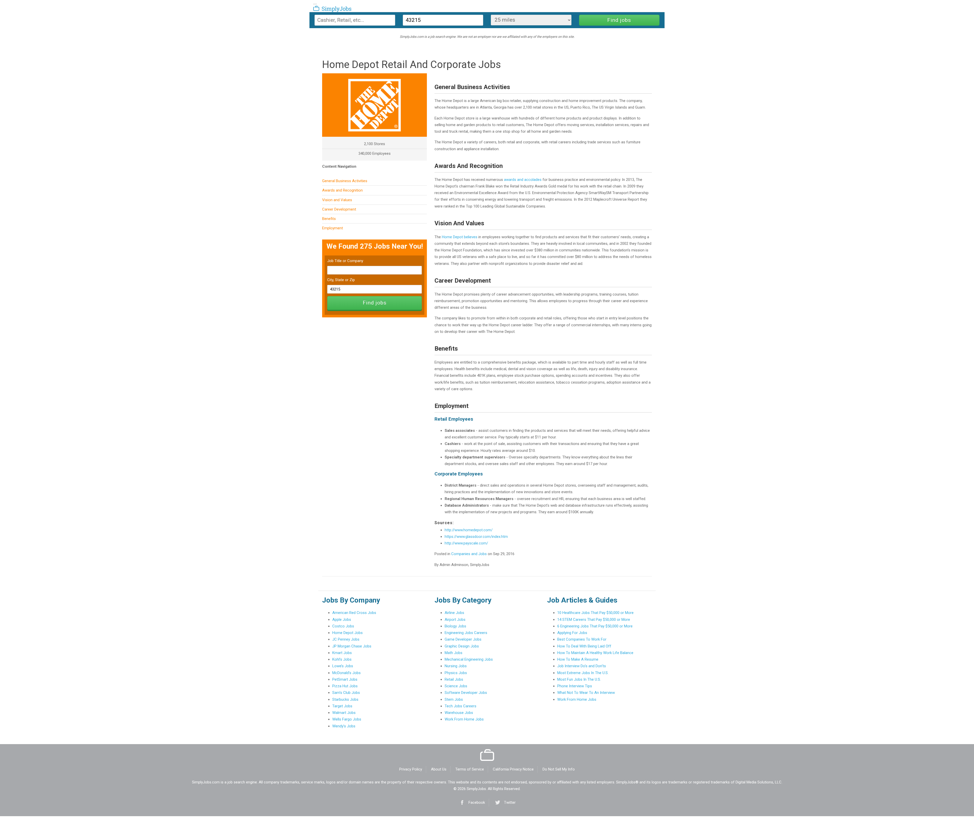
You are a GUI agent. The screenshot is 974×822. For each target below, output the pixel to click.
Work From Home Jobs (464, 719)
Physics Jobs (456, 673)
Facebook (476, 802)
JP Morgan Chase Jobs (351, 646)
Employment (332, 228)
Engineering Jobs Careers (466, 632)
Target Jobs (342, 706)
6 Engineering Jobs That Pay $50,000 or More (595, 626)
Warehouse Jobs (459, 712)
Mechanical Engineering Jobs (469, 659)
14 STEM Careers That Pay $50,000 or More (593, 619)
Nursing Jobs (456, 666)
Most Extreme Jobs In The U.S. (582, 673)
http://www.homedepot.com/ (469, 530)
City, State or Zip (341, 280)
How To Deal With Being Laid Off (584, 646)
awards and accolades (523, 179)
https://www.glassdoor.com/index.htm (476, 536)
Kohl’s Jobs (342, 659)
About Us (438, 769)
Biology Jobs (455, 626)
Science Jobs (456, 686)
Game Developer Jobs (463, 639)
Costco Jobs (343, 626)
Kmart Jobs (342, 652)
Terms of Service (469, 769)
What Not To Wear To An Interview (586, 692)
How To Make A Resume (577, 659)
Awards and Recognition (342, 190)
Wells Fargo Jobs (346, 719)
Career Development (339, 209)
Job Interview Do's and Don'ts (581, 666)
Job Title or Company (345, 261)
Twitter (510, 802)
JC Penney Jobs (345, 639)
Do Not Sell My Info (559, 769)
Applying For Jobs (572, 632)
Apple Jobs (341, 619)
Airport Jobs (455, 619)
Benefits (329, 218)
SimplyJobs (326, 10)
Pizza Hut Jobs (345, 686)
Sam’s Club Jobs (346, 692)
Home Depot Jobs (347, 632)
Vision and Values (337, 200)
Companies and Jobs (469, 554)
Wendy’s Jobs (343, 726)
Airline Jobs (454, 612)
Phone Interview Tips (574, 686)
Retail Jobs (454, 679)
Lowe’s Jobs (342, 666)
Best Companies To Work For (581, 639)
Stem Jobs (454, 699)
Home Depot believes (459, 237)
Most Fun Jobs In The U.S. (579, 679)
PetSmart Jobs (344, 679)
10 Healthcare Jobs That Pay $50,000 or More (595, 612)
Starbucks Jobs (345, 699)
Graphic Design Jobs (462, 646)
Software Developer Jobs (466, 692)
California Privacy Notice (513, 769)
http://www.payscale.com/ (466, 543)
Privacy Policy (410, 769)
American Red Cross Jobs (354, 612)
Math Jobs (453, 652)
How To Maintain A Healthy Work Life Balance (595, 652)
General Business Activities (344, 181)
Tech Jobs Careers (460, 706)
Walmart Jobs (344, 712)
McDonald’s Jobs (346, 673)
